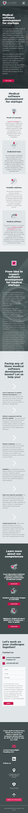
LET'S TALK (8, 80)
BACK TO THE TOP (14, 799)
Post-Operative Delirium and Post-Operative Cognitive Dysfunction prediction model (14, 576)
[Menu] (24, 3)
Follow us (7, 763)
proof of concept (13, 121)
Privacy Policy (14, 788)
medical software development (14, 228)
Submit (8, 703)
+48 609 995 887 (12, 663)
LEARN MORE (14, 584)
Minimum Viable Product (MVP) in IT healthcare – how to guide (14, 620)
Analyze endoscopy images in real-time (14, 598)
